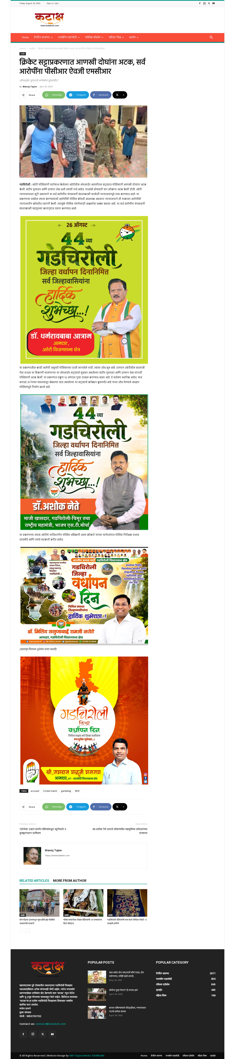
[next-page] (27, 930)
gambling (66, 790)
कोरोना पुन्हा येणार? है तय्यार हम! (123, 990)
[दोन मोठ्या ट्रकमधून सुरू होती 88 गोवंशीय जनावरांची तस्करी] (39, 903)
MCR (77, 790)
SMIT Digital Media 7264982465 (86, 1055)
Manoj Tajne (30, 86)
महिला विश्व (115, 37)
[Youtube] (214, 3)
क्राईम (132, 37)
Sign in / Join (53, 3)
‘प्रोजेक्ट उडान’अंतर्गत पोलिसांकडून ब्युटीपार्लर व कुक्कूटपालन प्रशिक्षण (42, 831)
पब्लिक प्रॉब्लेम (92, 37)
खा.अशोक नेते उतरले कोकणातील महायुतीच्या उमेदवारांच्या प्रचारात (120, 831)
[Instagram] (204, 3)
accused (35, 790)
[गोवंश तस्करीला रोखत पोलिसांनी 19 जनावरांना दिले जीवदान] (83, 903)
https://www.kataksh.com (57, 855)
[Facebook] (200, 3)
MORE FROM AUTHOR (69, 881)
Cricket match (50, 790)
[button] (211, 38)
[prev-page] (21, 930)
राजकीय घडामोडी (67, 37)
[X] (209, 3)
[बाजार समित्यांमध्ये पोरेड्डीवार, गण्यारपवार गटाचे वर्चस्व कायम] (97, 1012)
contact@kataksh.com (50, 1024)
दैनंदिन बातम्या (42, 37)
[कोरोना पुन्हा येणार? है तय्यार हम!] (97, 994)
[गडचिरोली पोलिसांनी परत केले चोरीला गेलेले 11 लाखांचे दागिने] (127, 903)
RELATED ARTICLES (34, 881)
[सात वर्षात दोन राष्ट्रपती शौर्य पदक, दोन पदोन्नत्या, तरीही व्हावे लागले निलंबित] (97, 977)
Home (25, 37)
